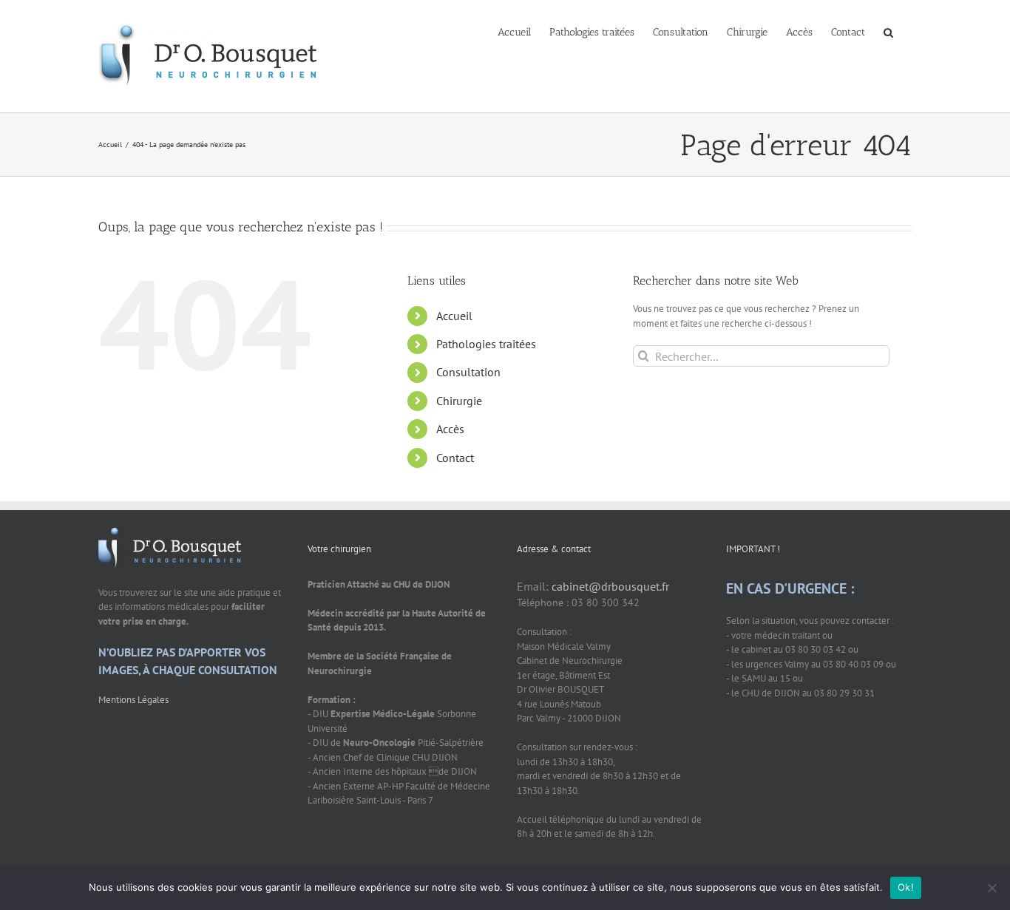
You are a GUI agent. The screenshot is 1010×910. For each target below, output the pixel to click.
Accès (450, 428)
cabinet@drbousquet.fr (610, 586)
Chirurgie (459, 400)
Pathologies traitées (486, 343)
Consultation (468, 371)
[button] (888, 31)
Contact (455, 457)
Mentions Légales (133, 699)
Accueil (454, 315)
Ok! (906, 887)
